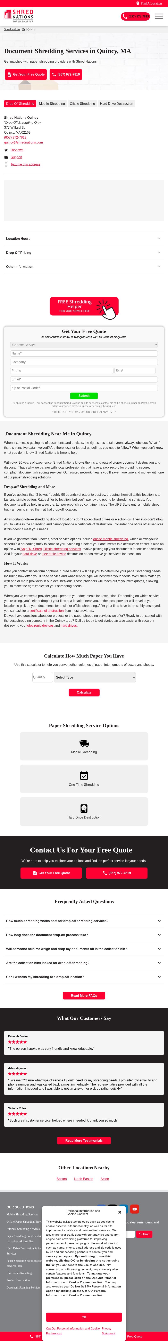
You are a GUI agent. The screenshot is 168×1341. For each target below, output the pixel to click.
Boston (62, 1179)
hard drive (30, 554)
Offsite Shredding (82, 103)
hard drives (68, 625)
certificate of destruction (47, 610)
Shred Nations (12, 29)
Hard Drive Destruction (116, 103)
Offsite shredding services (62, 549)
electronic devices (39, 625)
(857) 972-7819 (15, 137)
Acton (105, 1179)
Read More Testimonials (84, 1140)
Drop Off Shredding (20, 103)
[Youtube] (134, 1209)
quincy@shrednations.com (23, 142)
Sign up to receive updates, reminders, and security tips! (128, 1224)
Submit (84, 396)
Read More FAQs (84, 995)
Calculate (84, 692)
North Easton (83, 1179)
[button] (120, 1212)
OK (84, 1317)
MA (23, 29)
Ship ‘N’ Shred (31, 549)
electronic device (54, 554)
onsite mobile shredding (110, 539)
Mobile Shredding (52, 103)
